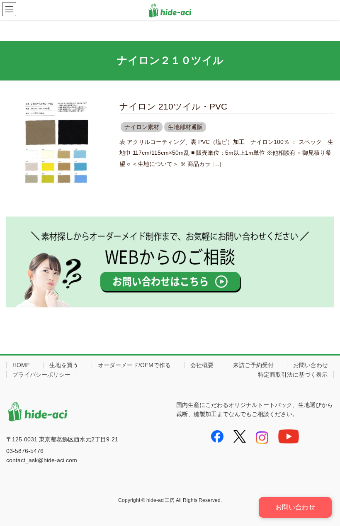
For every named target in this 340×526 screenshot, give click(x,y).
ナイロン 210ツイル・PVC (173, 106)
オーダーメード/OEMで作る (134, 365)
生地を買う (63, 365)
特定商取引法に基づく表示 (293, 374)
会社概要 (202, 365)
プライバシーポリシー (41, 374)
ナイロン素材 (141, 127)
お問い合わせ (310, 365)
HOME (21, 365)
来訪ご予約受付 (253, 365)
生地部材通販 (185, 127)
